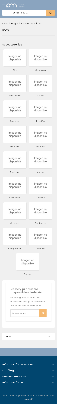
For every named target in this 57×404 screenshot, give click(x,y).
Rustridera (15, 95)
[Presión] (40, 109)
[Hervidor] (40, 134)
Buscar (43, 313)
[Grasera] (15, 211)
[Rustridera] (15, 83)
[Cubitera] (40, 236)
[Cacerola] (40, 58)
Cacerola (40, 70)
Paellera (15, 172)
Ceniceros (40, 223)
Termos (40, 197)
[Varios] (40, 160)
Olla (15, 70)
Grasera (14, 223)
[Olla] (15, 58)
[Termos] (40, 185)
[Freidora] (15, 134)
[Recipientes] (15, 236)
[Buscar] (50, 13)
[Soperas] (15, 109)
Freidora (15, 146)
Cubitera (40, 248)
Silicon (28, 399)
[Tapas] (28, 262)
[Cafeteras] (15, 185)
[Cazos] (40, 83)
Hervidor (40, 146)
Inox (8, 336)
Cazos (40, 95)
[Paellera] (15, 160)
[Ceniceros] (40, 211)
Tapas (27, 274)
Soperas (15, 121)
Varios (40, 172)
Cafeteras (14, 197)
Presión (40, 121)
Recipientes (15, 248)
